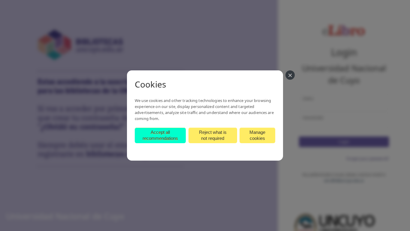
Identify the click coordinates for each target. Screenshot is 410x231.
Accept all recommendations (160, 135)
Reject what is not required (213, 135)
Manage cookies (257, 135)
